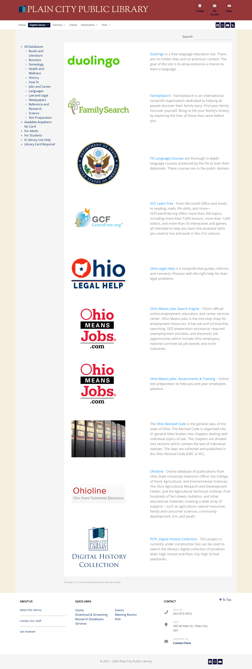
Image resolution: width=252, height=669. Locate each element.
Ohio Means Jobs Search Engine (174, 308)
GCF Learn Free (161, 203)
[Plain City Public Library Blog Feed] (233, 25)
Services (81, 623)
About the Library (31, 610)
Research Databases (89, 619)
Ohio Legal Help (162, 268)
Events (119, 610)
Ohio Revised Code (171, 424)
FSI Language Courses (167, 158)
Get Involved (27, 631)
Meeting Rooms (126, 615)
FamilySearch (160, 95)
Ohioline (156, 471)
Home (79, 610)
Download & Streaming (91, 615)
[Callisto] (84, 9)
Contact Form (182, 643)
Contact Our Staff (30, 621)
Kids (118, 619)
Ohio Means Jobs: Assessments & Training (182, 378)
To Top (226, 600)
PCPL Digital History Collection (173, 539)
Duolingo (157, 54)
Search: (188, 37)
